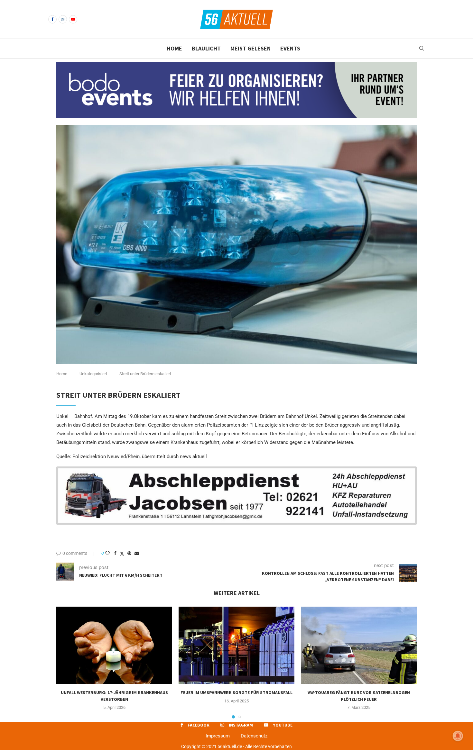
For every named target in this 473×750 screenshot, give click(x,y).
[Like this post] (107, 553)
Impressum (218, 736)
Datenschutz (254, 736)
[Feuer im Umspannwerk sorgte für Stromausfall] (236, 645)
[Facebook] (52, 19)
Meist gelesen (250, 48)
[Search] (421, 48)
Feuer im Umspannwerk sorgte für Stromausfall (236, 692)
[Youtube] (73, 19)
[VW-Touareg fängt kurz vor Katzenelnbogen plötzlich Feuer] (359, 645)
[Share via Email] (136, 553)
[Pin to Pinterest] (129, 553)
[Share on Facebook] (115, 553)
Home (174, 48)
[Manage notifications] (458, 736)
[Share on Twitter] (122, 553)
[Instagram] (63, 19)
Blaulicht (206, 48)
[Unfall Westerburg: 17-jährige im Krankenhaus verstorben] (114, 645)
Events (290, 48)
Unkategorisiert (93, 373)
